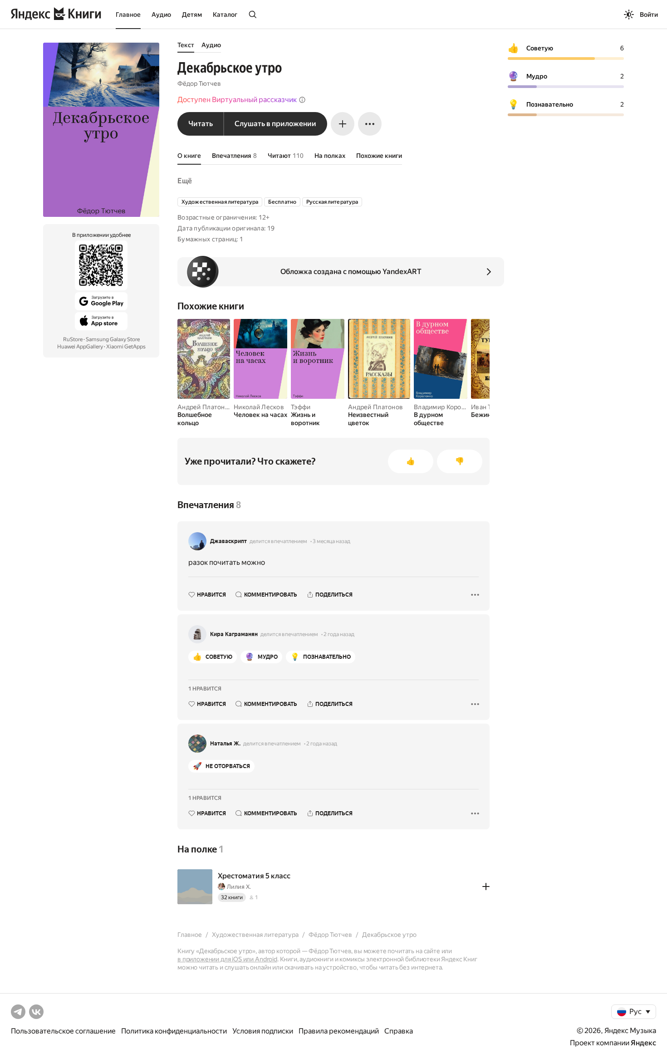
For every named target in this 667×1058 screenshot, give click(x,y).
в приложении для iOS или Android (227, 959)
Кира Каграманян (234, 634)
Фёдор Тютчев (199, 83)
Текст (185, 45)
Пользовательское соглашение (63, 1031)
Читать (200, 123)
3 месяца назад (331, 541)
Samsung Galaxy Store (113, 339)
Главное (128, 14)
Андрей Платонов (204, 407)
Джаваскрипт (228, 541)
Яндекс (643, 1042)
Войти (649, 14)
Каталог (225, 14)
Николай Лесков (259, 407)
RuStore (73, 339)
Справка (398, 1031)
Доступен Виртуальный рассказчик (237, 99)
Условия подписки (262, 1031)
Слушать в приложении (275, 123)
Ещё (184, 180)
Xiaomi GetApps (126, 346)
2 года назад (339, 634)
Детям (192, 14)
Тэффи (300, 407)
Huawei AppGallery (80, 346)
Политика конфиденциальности (174, 1031)
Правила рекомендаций (339, 1031)
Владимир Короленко (447, 407)
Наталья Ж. (225, 743)
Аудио (161, 14)
